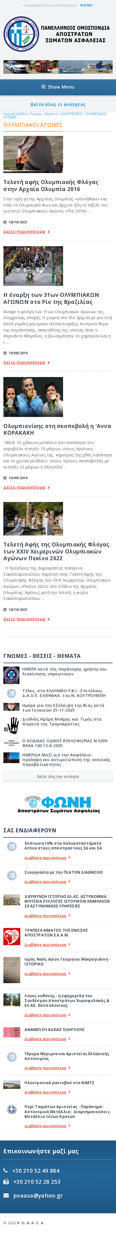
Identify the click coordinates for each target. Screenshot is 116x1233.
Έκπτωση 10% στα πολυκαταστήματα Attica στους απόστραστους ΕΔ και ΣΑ (63, 846)
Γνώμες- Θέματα (43, 113)
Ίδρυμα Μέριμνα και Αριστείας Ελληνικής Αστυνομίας (66, 1056)
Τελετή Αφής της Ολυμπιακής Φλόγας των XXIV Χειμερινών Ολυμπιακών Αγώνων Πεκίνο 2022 (56, 551)
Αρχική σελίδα (15, 113)
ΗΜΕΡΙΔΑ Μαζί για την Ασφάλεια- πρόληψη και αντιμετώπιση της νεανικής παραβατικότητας (66, 759)
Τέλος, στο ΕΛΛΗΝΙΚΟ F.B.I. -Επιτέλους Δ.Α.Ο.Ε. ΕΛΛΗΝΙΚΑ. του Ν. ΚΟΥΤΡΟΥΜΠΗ (64, 693)
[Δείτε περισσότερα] (33, 138)
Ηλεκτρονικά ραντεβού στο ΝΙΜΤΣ (59, 1082)
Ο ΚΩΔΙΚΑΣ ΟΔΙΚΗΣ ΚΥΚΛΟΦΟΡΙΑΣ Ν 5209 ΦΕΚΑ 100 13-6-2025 (64, 743)
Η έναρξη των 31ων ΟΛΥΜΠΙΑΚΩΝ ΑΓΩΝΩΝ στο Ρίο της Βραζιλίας (51, 298)
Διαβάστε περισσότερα (45, 858)
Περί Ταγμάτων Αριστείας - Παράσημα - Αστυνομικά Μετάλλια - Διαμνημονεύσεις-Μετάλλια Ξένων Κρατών (67, 1111)
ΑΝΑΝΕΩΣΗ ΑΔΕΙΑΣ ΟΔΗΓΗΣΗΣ (54, 1029)
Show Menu (61, 87)
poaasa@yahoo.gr (38, 1195)
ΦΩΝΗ (86, 5)
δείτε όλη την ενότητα (58, 776)
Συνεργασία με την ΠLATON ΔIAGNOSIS (63, 872)
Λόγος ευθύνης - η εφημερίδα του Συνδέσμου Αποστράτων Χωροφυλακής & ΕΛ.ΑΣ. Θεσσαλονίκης (66, 1000)
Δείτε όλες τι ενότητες (58, 104)
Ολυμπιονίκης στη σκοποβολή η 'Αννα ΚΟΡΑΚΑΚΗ (57, 429)
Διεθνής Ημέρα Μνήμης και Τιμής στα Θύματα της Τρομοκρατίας (62, 721)
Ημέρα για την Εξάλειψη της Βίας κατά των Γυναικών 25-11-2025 (63, 708)
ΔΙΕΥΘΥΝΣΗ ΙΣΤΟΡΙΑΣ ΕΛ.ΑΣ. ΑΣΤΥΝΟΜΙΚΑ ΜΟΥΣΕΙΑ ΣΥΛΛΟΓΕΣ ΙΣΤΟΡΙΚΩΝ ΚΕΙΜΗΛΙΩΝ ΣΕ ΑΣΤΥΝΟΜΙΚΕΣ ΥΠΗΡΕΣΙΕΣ (67, 901)
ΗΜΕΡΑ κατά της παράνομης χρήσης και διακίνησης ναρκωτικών (64, 671)
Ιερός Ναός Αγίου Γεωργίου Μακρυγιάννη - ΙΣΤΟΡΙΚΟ (67, 962)
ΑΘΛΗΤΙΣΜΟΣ (71, 113)
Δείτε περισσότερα (24, 231)
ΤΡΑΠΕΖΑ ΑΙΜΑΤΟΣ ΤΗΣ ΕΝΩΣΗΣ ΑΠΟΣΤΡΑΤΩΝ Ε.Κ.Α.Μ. (56, 933)
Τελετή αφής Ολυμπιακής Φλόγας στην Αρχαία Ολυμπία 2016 (50, 185)
